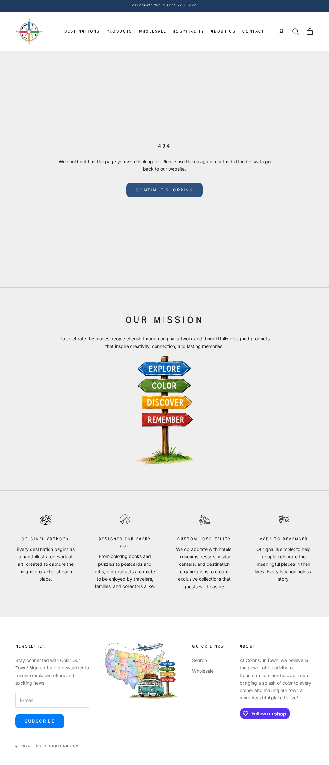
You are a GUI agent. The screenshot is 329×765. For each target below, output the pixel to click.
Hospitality (188, 31)
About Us (223, 31)
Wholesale (152, 31)
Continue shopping (164, 189)
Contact (253, 31)
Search (199, 660)
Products (120, 31)
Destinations (82, 31)
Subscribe (40, 720)
